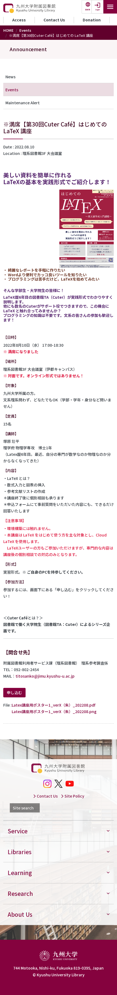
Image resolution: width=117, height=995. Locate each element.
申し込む (14, 692)
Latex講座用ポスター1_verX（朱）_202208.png (54, 711)
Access (19, 19)
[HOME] (29, 8)
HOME (8, 30)
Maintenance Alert (22, 102)
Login (98, 9)
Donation (92, 19)
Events (25, 30)
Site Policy (74, 796)
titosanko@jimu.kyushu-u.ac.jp (45, 676)
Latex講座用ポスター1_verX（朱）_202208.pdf (53, 705)
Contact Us (54, 19)
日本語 (87, 9)
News (10, 76)
